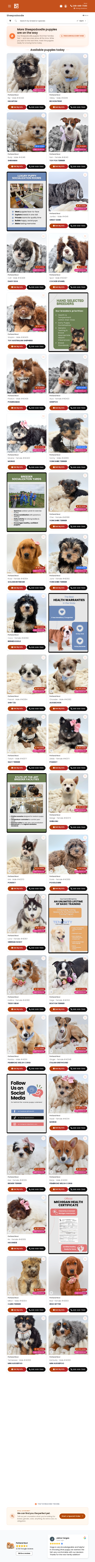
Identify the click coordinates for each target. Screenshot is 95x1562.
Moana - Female (19, 458)
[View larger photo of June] (85, 537)
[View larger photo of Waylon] (43, 295)
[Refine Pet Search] (10, 21)
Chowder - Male (60, 699)
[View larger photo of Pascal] (43, 658)
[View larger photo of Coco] (43, 596)
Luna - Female (18, 938)
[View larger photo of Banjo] (85, 1138)
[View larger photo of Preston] (43, 357)
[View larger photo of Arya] (85, 357)
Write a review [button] (24, 1553)
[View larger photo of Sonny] (85, 416)
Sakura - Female (19, 1480)
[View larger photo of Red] (85, 1259)
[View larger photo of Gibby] (85, 56)
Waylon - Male (18, 337)
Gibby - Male (58, 98)
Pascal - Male (17, 699)
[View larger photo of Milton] (43, 1259)
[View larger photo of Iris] (43, 1198)
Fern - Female (58, 157)
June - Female (59, 578)
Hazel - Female (59, 1118)
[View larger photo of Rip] (43, 56)
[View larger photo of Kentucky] (85, 1318)
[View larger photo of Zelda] (85, 717)
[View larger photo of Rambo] (43, 1018)
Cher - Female (59, 517)
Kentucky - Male (60, 1360)
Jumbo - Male (58, 216)
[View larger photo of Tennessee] (43, 1318)
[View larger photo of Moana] (43, 416)
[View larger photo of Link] (43, 838)
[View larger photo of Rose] (43, 537)
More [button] (86, 15)
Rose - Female (18, 578)
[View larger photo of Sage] (85, 958)
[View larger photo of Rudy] (43, 115)
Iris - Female (17, 1239)
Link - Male (16, 879)
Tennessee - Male (19, 1360)
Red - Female (59, 1300)
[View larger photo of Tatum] (43, 717)
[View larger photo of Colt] (43, 236)
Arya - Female (59, 398)
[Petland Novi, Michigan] (16, 6)
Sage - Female (59, 1000)
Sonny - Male (59, 458)
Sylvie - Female (59, 1419)
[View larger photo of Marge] (85, 776)
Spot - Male (58, 278)
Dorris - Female (59, 879)
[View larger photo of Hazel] (85, 1077)
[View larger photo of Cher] (85, 475)
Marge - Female (60, 818)
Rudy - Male (16, 157)
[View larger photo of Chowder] (85, 658)
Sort (81, 21)
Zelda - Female (59, 758)
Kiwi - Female (17, 1180)
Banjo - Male (58, 1180)
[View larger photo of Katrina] (43, 958)
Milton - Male (17, 1300)
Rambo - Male (17, 1059)
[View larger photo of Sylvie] (85, 1378)
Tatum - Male (17, 758)
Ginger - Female (60, 1059)
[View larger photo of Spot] (85, 236)
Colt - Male (16, 278)
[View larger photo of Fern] (85, 115)
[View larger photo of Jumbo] (85, 175)
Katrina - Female (19, 1000)
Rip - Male (16, 98)
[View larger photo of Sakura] (43, 1439)
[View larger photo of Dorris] (85, 838)
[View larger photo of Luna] (43, 897)
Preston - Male (18, 398)
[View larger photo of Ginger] (85, 1018)
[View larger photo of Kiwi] (43, 1138)
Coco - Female (18, 638)
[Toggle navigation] (9, 6)
